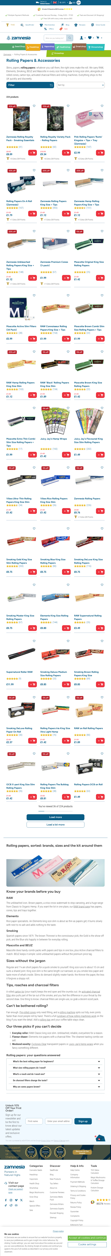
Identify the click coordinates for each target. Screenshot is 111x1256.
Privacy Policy (45, 1141)
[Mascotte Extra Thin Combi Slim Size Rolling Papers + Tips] (21, 421)
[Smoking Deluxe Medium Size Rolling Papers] (55, 654)
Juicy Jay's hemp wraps (81, 1044)
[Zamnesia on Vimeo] (16, 1200)
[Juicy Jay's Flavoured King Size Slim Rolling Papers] (89, 421)
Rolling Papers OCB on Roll (88, 784)
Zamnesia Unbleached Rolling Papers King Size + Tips (20, 265)
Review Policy (75, 1207)
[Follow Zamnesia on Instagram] (11, 1200)
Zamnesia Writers (57, 1204)
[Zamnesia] (22, 38)
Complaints (74, 1216)
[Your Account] (82, 38)
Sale (31, 1210)
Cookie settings (87, 1244)
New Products (55, 1179)
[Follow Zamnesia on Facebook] (5, 1200)
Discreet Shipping (56, 1213)
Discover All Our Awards (82, 1152)
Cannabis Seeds (35, 1170)
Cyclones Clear (39, 1044)
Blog (51, 1174)
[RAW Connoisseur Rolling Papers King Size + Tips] (55, 308)
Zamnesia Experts (57, 1208)
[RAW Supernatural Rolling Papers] (89, 597)
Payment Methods (77, 1182)
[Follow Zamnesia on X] (21, 1200)
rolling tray (45, 1019)
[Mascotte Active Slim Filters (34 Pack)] (21, 308)
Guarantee (74, 1211)
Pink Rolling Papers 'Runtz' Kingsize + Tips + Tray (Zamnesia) (88, 140)
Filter (11, 85)
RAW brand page (81, 906)
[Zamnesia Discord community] (16, 1205)
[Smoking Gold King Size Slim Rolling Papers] (21, 541)
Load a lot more (56, 824)
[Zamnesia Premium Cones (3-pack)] (55, 244)
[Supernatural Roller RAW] (21, 654)
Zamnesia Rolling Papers (87, 498)
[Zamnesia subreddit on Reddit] (11, 1205)
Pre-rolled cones (28, 1012)
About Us (53, 1188)
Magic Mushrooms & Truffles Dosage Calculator (98, 1180)
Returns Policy (76, 1202)
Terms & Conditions (78, 1191)
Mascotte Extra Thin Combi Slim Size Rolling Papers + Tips (20, 442)
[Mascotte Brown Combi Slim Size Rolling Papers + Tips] (89, 308)
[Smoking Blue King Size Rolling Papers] (55, 541)
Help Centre (74, 1170)
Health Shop (34, 1183)
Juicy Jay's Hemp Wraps (53, 438)
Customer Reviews (57, 1192)
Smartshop (33, 1188)
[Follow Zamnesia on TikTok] (5, 1205)
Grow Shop (33, 1197)
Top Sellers (54, 1183)
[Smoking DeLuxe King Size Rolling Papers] (89, 541)
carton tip (19, 991)
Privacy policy (58, 1231)
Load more (55, 817)
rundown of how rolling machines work (76, 1016)
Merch (31, 1201)
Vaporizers (33, 1179)
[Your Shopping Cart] (99, 38)
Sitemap (53, 1217)
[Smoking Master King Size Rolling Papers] (21, 597)
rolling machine (67, 1012)
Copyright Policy (76, 1220)
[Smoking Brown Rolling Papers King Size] (89, 654)
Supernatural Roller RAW (19, 672)
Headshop (33, 1174)
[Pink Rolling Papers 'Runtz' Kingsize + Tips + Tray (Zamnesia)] (89, 118)
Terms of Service (59, 1141)
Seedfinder (54, 1170)
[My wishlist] (91, 38)
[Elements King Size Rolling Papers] (55, 597)
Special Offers (34, 1206)
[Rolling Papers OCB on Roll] (89, 766)
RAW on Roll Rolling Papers (88, 728)
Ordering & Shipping (78, 1186)
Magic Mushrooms (36, 1192)
